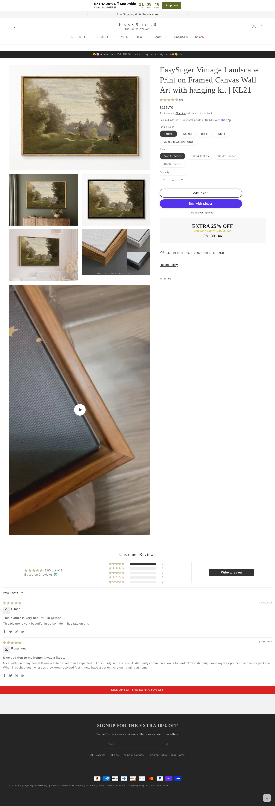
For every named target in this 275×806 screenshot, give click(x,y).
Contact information (159, 785)
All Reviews (97, 754)
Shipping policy (137, 785)
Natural (168, 133)
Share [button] (168, 278)
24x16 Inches (173, 156)
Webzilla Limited (59, 785)
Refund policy (78, 785)
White (221, 133)
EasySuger (23, 785)
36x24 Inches (200, 156)
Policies (114, 754)
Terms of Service (133, 754)
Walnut (187, 133)
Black (204, 133)
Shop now (171, 5)
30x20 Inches (229, 156)
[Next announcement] (187, 14)
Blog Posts (178, 754)
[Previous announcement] (87, 14)
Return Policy (169, 264)
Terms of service (116, 785)
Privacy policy (96, 785)
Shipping (180, 113)
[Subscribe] (167, 744)
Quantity (164, 172)
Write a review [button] (231, 572)
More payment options (201, 212)
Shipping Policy (157, 754)
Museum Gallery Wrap (179, 141)
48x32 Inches (174, 164)
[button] (13, 26)
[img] (12, 603)
